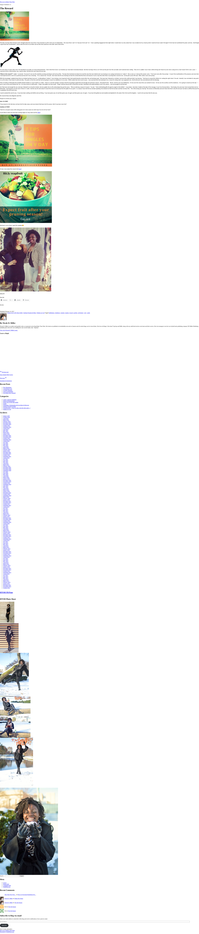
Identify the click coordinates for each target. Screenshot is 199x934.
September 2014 (7, 555)
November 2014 (7, 553)
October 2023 (6, 425)
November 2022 (7, 437)
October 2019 (6, 483)
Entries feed (6, 884)
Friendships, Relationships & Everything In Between (16, 405)
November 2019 (7, 481)
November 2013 (7, 569)
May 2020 (5, 474)
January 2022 (6, 451)
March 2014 (6, 564)
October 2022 (6, 438)
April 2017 (5, 512)
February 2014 (6, 565)
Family (5, 403)
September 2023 (7, 427)
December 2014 (7, 551)
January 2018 (6, 499)
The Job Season (18, 902)
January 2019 (6, 491)
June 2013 (5, 576)
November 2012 (7, 586)
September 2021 (7, 456)
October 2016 (6, 520)
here (20, 169)
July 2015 (5, 541)
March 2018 (6, 497)
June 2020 (5, 473)
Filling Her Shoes (18, 898)
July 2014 (5, 558)
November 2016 (7, 519)
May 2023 (5, 431)
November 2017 (7, 502)
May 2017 (5, 511)
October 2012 (6, 588)
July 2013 (5, 575)
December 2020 (7, 467)
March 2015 (6, 547)
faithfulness (51, 313)
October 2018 (6, 494)
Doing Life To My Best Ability (15, 313)
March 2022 (6, 448)
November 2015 (7, 536)
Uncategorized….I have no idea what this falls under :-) (16, 408)
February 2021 (6, 466)
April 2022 (5, 446)
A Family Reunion (7, 390)
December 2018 (7, 492)
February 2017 (6, 515)
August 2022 (6, 441)
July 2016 (5, 525)
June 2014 (5, 560)
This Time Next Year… (10, 894)
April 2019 (5, 488)
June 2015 (5, 543)
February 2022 (6, 449)
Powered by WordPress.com (7, 932)
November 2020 (7, 469)
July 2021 (5, 459)
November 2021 (7, 453)
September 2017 (7, 505)
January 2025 (6, 416)
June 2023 (5, 430)
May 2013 (5, 578)
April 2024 (5, 418)
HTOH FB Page (6, 592)
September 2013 (7, 572)
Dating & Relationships (9, 401)
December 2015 (7, 534)
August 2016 (6, 523)
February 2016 (6, 532)
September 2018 (7, 495)
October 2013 (6, 571)
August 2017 (6, 506)
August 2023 (6, 428)
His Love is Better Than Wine (7, 2)
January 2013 (6, 583)
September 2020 (7, 470)
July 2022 (5, 442)
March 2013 (6, 581)
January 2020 (6, 479)
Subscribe (4, 925)
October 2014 (6, 554)
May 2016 (5, 527)
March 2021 (6, 465)
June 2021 (5, 460)
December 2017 (7, 501)
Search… (2, 876)
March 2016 (6, 530)
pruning (62, 313)
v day (85, 313)
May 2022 (5, 445)
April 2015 (5, 546)
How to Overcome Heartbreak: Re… (27, 894)
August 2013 (6, 574)
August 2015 (6, 540)
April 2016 (5, 529)
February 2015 (6, 548)
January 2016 (6, 533)
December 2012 (7, 585)
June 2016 (5, 526)
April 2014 (5, 562)
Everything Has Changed (9, 393)
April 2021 (5, 463)
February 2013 (6, 582)
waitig (88, 313)
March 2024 (6, 420)
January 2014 (6, 567)
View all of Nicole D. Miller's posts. (9, 330)
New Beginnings (7, 387)
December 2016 (7, 518)
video (38, 112)
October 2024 (6, 417)
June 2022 (5, 444)
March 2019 (6, 490)
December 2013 (7, 568)
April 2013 (5, 579)
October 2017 (6, 504)
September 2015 (7, 539)
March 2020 (6, 477)
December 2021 (7, 452)
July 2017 (5, 508)
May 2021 (5, 462)
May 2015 (5, 544)
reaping (67, 313)
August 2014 (6, 557)
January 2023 (6, 434)
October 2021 (6, 455)
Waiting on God (41, 313)
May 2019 (5, 487)
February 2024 (6, 421)
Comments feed (7, 885)
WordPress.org (6, 887)
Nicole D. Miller (9, 898)
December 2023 (7, 423)
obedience (57, 313)
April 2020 (5, 476)
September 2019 (7, 484)
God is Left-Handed (8, 391)
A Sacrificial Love (7, 388)
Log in (4, 882)
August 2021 (6, 458)
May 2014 (5, 561)
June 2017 (5, 509)
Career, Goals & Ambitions (9, 399)
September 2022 (7, 439)
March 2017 (6, 513)
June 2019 (5, 485)
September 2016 (7, 522)
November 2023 (7, 424)
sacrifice (75, 313)
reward (71, 313)
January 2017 (6, 516)
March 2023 (6, 432)
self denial (80, 313)
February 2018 (6, 498)
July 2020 (5, 472)
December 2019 (7, 480)
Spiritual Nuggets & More (29, 313)
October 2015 (6, 537)
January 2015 (6, 550)
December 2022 (7, 435)
